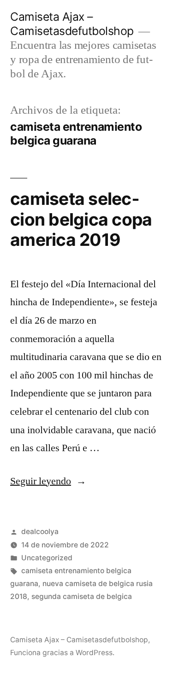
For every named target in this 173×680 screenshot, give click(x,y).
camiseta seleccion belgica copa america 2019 (81, 219)
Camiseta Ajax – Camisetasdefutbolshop (72, 24)
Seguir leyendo (48, 481)
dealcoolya (40, 531)
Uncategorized (46, 557)
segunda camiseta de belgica (81, 596)
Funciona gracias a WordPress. (62, 652)
